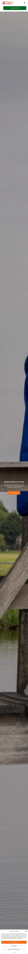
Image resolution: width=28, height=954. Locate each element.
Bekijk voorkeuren (14, 949)
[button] (26, 931)
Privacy (14, 952)
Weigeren (14, 945)
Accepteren (14, 942)
